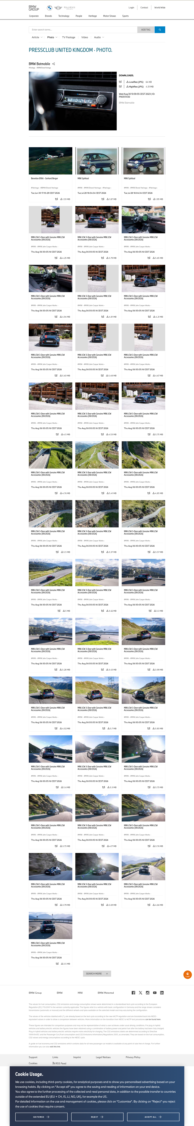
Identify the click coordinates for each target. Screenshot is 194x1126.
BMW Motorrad (106, 992)
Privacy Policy (133, 1057)
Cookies (33, 1063)
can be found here (153, 1019)
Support (33, 1057)
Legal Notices (103, 1057)
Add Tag (145, 29)
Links (55, 1057)
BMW (60, 992)
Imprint (77, 1057)
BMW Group (35, 992)
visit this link (55, 1046)
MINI (80, 992)
